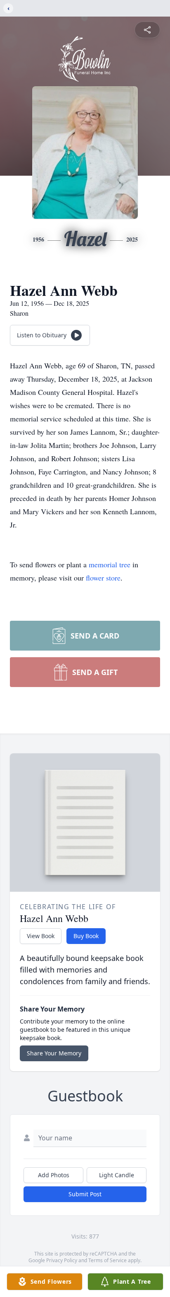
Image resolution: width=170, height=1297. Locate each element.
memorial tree (109, 564)
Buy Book (86, 936)
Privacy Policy (61, 1260)
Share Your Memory (54, 1053)
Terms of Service (107, 1260)
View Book (40, 936)
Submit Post (85, 1194)
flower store (103, 578)
